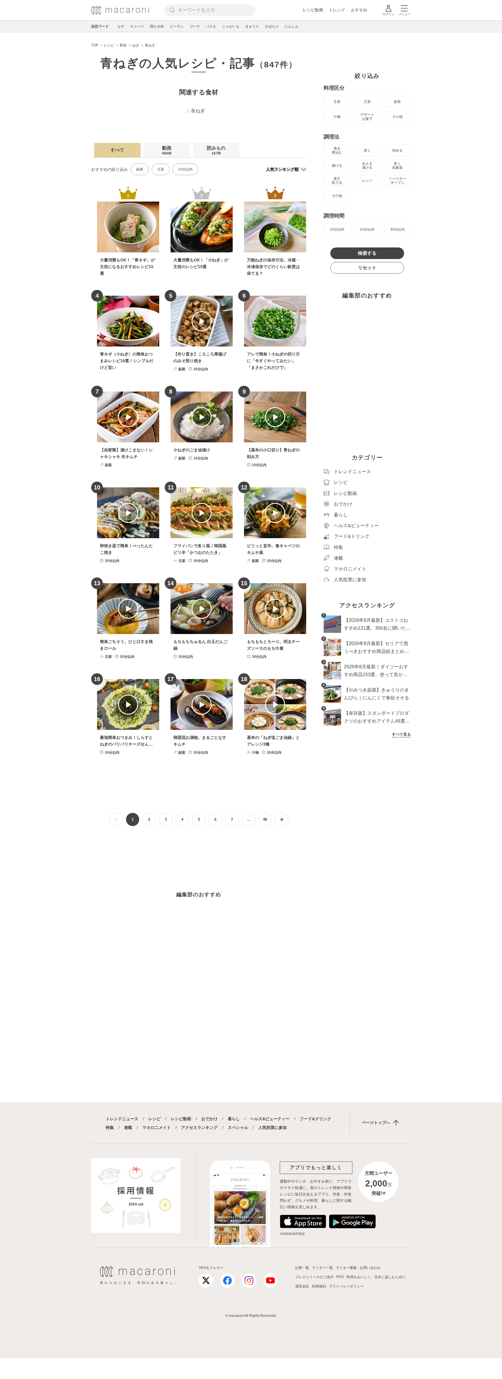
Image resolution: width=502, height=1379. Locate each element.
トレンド (337, 10)
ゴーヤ (194, 26)
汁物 (337, 117)
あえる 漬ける (367, 165)
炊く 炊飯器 (397, 165)
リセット (367, 267)
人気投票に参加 (272, 1127)
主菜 (160, 169)
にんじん (292, 26)
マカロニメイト (156, 1127)
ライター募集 (346, 1268)
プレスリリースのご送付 (314, 1277)
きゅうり (252, 26)
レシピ (154, 1118)
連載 (128, 1127)
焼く (367, 150)
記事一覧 (302, 1268)
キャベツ (137, 26)
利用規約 (319, 1286)
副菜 (139, 169)
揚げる (337, 166)
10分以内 (185, 169)
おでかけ (209, 1118)
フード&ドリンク (315, 1118)
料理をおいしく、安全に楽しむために (376, 1277)
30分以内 (397, 229)
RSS (340, 1277)
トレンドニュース (122, 1118)
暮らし (234, 1118)
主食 (337, 102)
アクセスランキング (199, 1127)
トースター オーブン (397, 181)
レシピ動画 (313, 10)
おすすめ (359, 10)
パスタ (211, 26)
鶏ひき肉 (157, 26)
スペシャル (238, 1127)
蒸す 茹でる (337, 181)
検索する (367, 253)
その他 (397, 117)
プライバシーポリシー (346, 1286)
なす (120, 26)
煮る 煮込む (337, 150)
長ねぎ (198, 110)
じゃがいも (230, 26)
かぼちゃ (272, 26)
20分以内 (367, 229)
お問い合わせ (370, 1268)
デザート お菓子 (367, 117)
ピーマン (177, 26)
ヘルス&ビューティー (270, 1118)
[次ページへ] (281, 819)
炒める (397, 150)
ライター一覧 (322, 1268)
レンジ (367, 181)
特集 (110, 1127)
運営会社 (302, 1286)
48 (265, 819)
